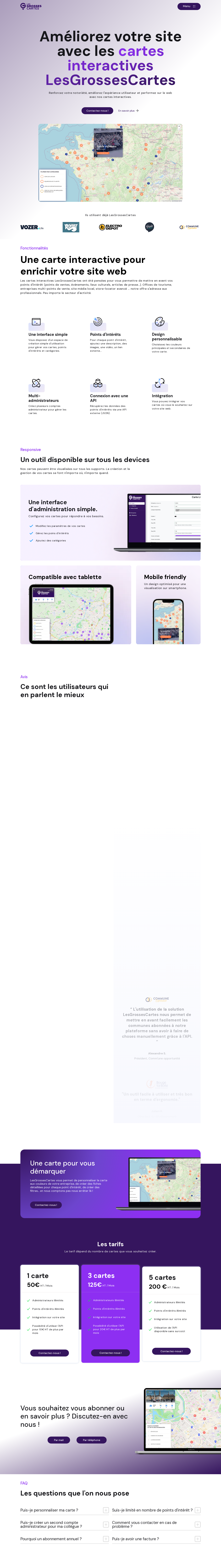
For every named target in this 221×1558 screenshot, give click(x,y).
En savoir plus (126, 110)
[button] (189, 6)
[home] (30, 6)
